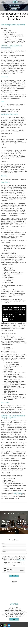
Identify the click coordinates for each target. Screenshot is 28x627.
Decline (11, 319)
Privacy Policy (18, 312)
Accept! (5, 319)
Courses (14, 603)
